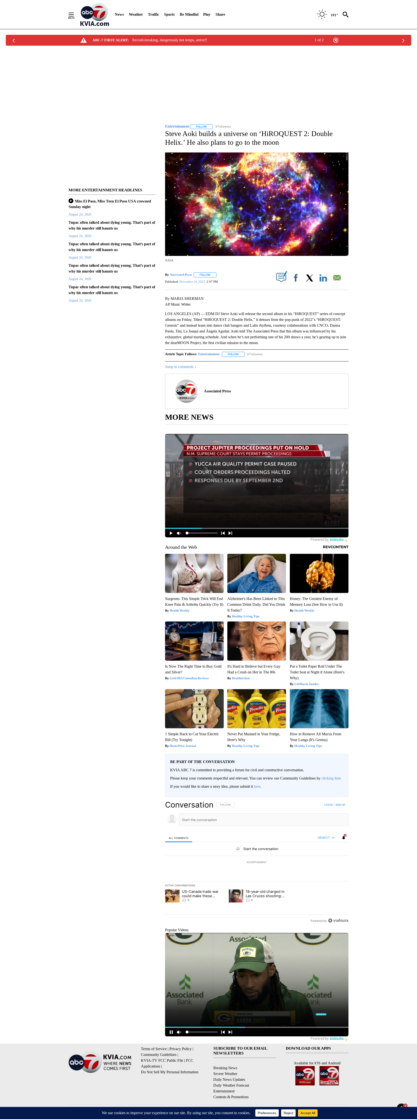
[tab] (178, 838)
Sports (169, 14)
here (257, 786)
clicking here (331, 778)
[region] (256, 862)
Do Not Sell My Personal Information (169, 1072)
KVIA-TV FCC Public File (162, 1060)
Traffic (153, 14)
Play (206, 14)
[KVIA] (94, 14)
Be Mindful (189, 14)
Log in (328, 804)
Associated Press (181, 274)
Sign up (340, 804)
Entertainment (209, 354)
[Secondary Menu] (75, 14)
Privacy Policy (180, 1049)
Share (220, 14)
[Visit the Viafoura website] (338, 920)
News (119, 14)
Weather (136, 14)
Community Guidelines (158, 1055)
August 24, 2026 (80, 214)
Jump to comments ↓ (180, 367)
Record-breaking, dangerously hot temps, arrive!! (169, 40)
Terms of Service (154, 1049)
